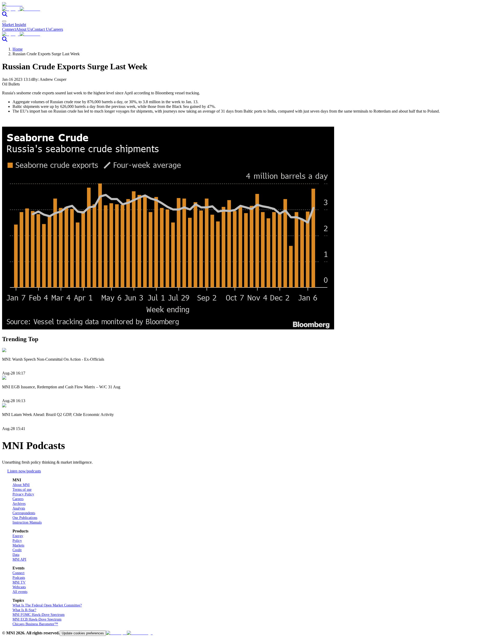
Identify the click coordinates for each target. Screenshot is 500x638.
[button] (250, 9)
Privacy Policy (23, 494)
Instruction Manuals (27, 522)
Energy (17, 536)
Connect (9, 29)
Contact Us (41, 29)
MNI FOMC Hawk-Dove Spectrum (38, 615)
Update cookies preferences (83, 633)
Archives (19, 504)
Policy (17, 541)
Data (15, 555)
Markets (18, 545)
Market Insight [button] (14, 24)
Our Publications (24, 518)
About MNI (21, 485)
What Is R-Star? (24, 610)
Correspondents (23, 513)
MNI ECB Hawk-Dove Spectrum (36, 619)
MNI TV (19, 582)
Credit (17, 550)
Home (17, 49)
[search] (4, 15)
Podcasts (18, 578)
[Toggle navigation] (4, 21)
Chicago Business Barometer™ (35, 624)
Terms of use (22, 490)
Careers (57, 29)
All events (19, 592)
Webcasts (19, 587)
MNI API (19, 559)
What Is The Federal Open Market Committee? (47, 605)
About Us (24, 29)
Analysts (18, 508)
